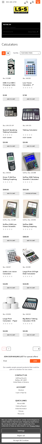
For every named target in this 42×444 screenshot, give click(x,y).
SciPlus (25, 173)
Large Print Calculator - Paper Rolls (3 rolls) (10, 320)
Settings (21, 430)
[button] (21, 32)
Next (36, 349)
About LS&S (21, 403)
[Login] (32, 2)
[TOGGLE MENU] (3, 2)
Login (17, 393)
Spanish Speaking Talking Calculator (10, 131)
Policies (21, 411)
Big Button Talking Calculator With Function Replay (30, 320)
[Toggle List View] (8, 53)
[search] (26, 2)
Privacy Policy (34, 426)
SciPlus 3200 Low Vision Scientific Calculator (9, 225)
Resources (21, 414)
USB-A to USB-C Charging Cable (9, 84)
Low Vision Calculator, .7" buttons (28, 84)
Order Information (21, 409)
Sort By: (16, 53)
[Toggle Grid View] (4, 53)
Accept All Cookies (21, 440)
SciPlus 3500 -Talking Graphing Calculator (30, 225)
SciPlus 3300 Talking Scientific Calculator (31, 178)
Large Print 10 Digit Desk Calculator (30, 273)
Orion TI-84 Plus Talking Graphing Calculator (10, 178)
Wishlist (21, 390)
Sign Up (23, 393)
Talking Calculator (30, 130)
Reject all (21, 435)
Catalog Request (21, 406)
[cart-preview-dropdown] (37, 2)
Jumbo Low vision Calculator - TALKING (10, 273)
